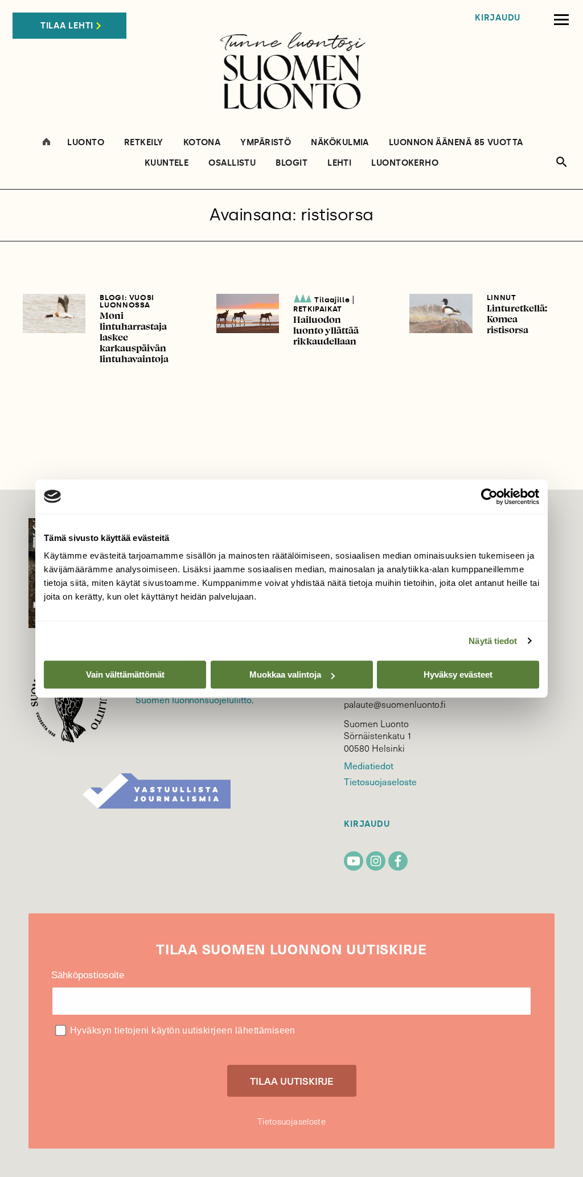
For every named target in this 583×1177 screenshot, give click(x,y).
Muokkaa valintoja (285, 674)
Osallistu (232, 163)
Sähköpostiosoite (87, 975)
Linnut (501, 297)
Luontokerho (404, 163)
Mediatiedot (368, 765)
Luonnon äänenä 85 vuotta (456, 142)
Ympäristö (265, 142)
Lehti (339, 163)
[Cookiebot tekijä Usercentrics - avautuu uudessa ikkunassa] (489, 496)
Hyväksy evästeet (458, 674)
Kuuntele (167, 163)
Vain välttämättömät (125, 674)
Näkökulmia (340, 142)
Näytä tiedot (493, 641)
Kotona (202, 142)
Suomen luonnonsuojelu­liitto (194, 699)
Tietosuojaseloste (380, 781)
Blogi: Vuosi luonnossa (127, 301)
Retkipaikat (317, 309)
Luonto (85, 142)
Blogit (291, 163)
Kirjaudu (497, 18)
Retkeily (143, 142)
